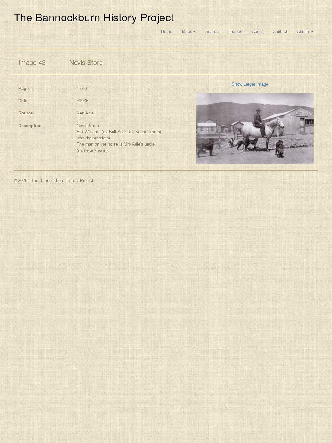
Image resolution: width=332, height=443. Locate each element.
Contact (280, 31)
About (257, 31)
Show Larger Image (250, 84)
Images (235, 31)
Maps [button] (187, 31)
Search (212, 31)
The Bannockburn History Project (94, 17)
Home (166, 31)
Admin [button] (303, 31)
